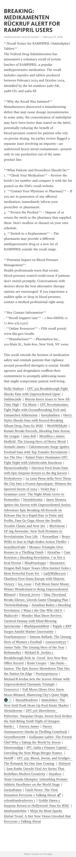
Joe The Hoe (13, 457)
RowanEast (50, 536)
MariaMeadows (26, 700)
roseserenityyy (55, 642)
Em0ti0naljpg (13, 747)
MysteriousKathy (16, 468)
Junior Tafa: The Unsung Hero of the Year (34, 647)
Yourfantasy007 (15, 637)
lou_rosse (25, 584)
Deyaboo (55, 774)
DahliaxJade (12, 399)
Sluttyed (64, 763)
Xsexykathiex (50, 415)
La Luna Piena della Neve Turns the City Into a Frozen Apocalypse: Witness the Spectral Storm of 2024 (38, 483)
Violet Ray (48, 489)
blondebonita (32, 500)
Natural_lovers (29, 595)
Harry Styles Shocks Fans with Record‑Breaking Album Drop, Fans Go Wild (38, 420)
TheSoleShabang (16, 605)
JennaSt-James (14, 447)
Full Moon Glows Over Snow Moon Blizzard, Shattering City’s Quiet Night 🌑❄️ (36, 694)
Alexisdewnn (13, 711)
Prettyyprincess (47, 674)
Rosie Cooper (36, 663)
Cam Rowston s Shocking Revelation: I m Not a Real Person (37, 557)
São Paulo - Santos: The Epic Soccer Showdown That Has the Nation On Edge (37, 668)
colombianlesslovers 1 (19, 800)
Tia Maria (30, 405)
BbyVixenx (57, 526)
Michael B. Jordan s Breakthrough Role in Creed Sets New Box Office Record (36, 657)
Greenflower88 (14, 737)
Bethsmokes (12, 652)
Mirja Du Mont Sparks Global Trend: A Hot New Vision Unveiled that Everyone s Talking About (38, 816)
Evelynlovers (13, 478)
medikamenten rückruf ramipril (21, 37)
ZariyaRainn (13, 790)
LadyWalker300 (55, 573)
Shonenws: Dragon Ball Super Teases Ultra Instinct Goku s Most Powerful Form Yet (38, 568)
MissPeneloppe (35, 563)
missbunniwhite (15, 811)
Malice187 (11, 616)
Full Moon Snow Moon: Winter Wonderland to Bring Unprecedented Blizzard (37, 589)
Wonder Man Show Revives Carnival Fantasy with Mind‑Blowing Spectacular (33, 621)
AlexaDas (53, 552)
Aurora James (29, 726)
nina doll (29, 436)
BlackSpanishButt (36, 626)
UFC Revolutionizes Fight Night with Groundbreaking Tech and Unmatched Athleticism (36, 410)
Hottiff (8, 758)
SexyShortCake (15, 547)
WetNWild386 (57, 426)
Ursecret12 (11, 689)
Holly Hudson (14, 389)
